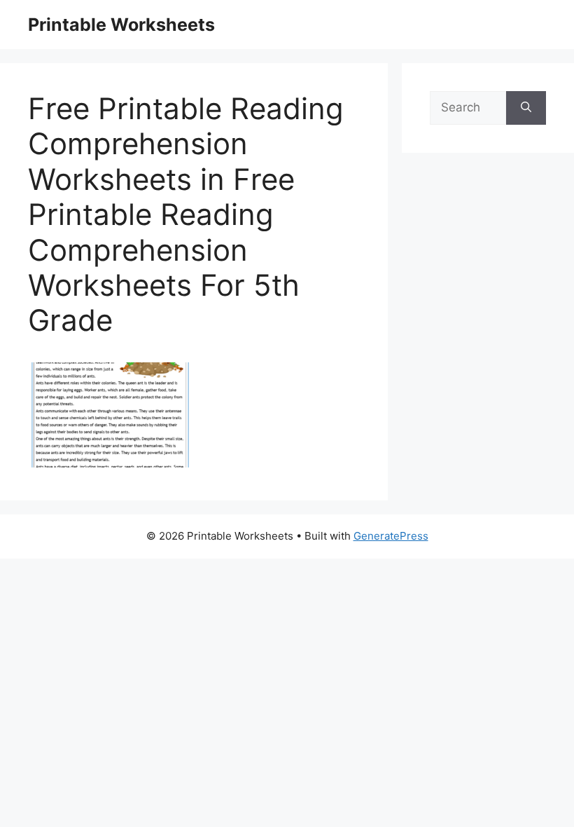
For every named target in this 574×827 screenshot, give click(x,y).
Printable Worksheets (121, 24)
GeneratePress (391, 535)
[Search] (526, 108)
